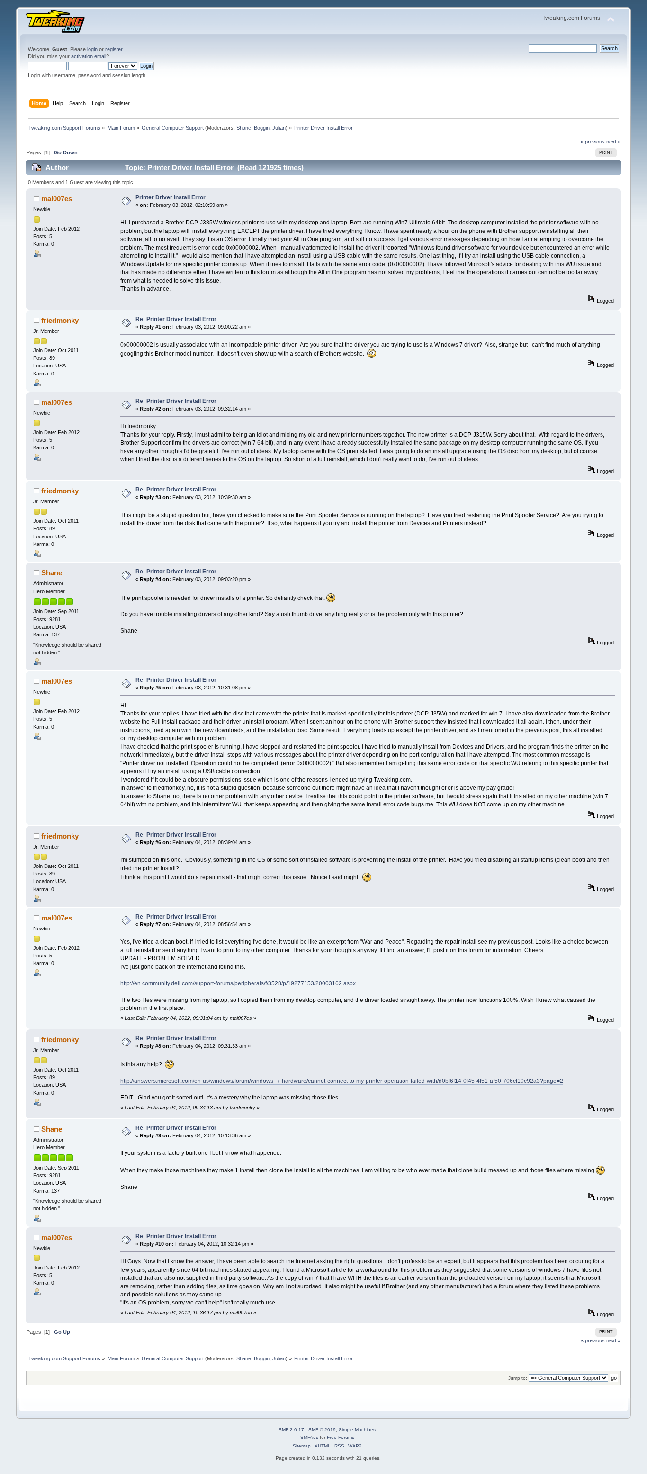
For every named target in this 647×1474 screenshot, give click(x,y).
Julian (279, 128)
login (92, 49)
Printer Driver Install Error (170, 197)
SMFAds (309, 1437)
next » (613, 141)
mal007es (56, 199)
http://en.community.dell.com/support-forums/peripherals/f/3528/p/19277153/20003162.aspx (238, 983)
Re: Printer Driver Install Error (175, 319)
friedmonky (60, 320)
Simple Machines (357, 1429)
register (113, 49)
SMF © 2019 (322, 1429)
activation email (88, 56)
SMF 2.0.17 (291, 1429)
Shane (243, 128)
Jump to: (517, 1378)
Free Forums (340, 1437)
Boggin (262, 128)
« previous (593, 141)
